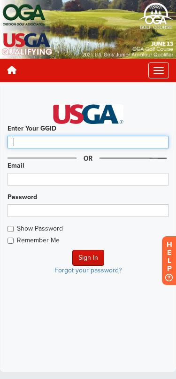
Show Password (40, 228)
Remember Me (38, 240)
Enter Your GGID (32, 128)
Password (22, 197)
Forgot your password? (88, 270)
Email (16, 166)
